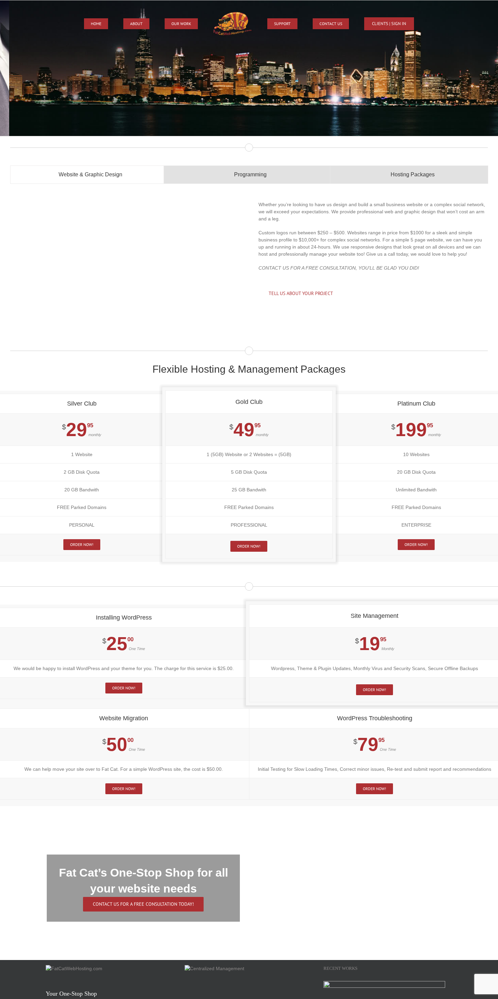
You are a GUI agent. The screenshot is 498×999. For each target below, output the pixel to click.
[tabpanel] (249, 260)
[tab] (87, 174)
